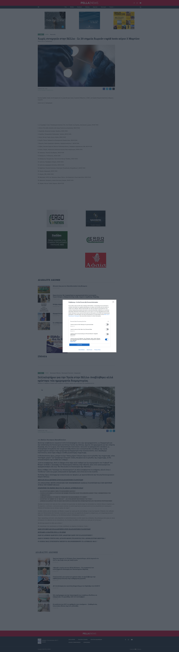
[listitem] (89, 321)
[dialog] (89, 326)
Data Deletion (82, 349)
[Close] (113, 302)
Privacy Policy (97, 349)
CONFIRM (79, 344)
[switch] (107, 324)
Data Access (89, 349)
